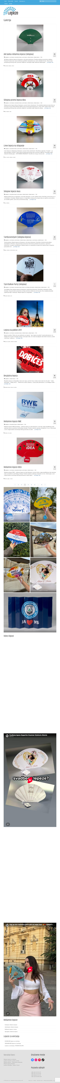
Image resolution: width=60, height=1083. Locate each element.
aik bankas (6, 65)
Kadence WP (20, 1080)
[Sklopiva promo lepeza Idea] (30, 83)
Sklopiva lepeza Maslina (9, 1063)
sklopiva (10, 65)
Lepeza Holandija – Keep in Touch (11, 1065)
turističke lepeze (41, 240)
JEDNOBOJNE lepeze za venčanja (13, 1043)
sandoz (8, 157)
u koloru (11, 478)
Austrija (5, 295)
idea (5, 111)
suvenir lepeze (34, 240)
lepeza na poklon (7, 341)
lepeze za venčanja (25, 287)
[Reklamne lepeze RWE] (30, 405)
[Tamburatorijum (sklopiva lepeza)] (30, 220)
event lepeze (12, 57)
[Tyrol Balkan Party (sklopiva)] (30, 268)
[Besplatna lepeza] (30, 359)
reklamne (12, 341)
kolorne (6, 478)
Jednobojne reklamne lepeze (11, 1027)
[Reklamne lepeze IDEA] (30, 450)
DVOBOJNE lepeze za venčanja (12, 1041)
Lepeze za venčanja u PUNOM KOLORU (14, 1045)
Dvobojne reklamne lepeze (11, 1024)
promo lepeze (24, 57)
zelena (13, 65)
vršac (10, 111)
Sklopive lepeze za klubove (10, 1059)
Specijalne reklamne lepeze (11, 1031)
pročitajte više (50, 62)
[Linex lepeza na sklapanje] (30, 129)
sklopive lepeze (36, 57)
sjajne (6, 250)
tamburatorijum (12, 250)
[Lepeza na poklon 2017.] (30, 313)
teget (16, 250)
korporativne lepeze (18, 57)
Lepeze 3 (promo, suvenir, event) (11, 1060)
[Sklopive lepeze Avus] (30, 175)
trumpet (14, 157)
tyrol (11, 295)
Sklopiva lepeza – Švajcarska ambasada (13, 1062)
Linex (5, 157)
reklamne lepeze (30, 57)
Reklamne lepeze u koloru (11, 1029)
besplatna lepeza (7, 387)
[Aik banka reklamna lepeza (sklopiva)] (30, 37)
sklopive (7, 111)
